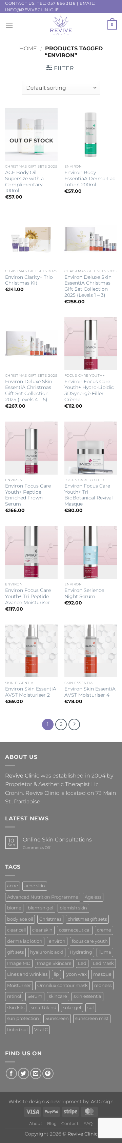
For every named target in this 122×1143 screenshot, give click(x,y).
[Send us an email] (35, 1073)
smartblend (44, 1007)
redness (102, 985)
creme (104, 930)
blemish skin (73, 907)
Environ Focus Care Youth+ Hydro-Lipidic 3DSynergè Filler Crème (89, 390)
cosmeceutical (74, 930)
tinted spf (17, 1029)
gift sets (15, 952)
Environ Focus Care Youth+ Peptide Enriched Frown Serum (28, 495)
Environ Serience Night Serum (84, 593)
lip (56, 974)
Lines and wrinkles (27, 974)
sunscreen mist (91, 1018)
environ (57, 941)
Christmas (50, 919)
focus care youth (90, 941)
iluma (105, 952)
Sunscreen (57, 1018)
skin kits (15, 1007)
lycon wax (76, 974)
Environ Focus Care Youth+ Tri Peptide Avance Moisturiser (28, 596)
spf (90, 1007)
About (35, 1123)
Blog (52, 1123)
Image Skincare (54, 963)
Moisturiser (19, 985)
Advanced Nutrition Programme (42, 897)
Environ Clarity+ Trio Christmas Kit (29, 280)
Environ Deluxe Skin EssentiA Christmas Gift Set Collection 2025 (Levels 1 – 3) (87, 286)
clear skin (42, 930)
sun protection (23, 1018)
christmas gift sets (87, 919)
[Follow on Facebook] (11, 1073)
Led (82, 963)
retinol (14, 996)
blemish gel (40, 907)
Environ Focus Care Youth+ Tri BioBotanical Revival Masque (88, 495)
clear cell (16, 930)
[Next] (74, 724)
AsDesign (102, 1101)
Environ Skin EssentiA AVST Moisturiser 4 (90, 692)
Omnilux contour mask (62, 985)
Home (28, 48)
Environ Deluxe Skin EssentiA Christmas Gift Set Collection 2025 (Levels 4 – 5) (28, 390)
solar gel (72, 1007)
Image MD (18, 963)
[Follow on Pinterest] (48, 1073)
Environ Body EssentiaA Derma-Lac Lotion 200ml (89, 178)
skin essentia (87, 996)
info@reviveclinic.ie (32, 9)
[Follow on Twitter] (23, 1073)
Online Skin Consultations (57, 839)
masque (102, 974)
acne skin (34, 885)
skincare (58, 996)
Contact (70, 1123)
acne (12, 885)
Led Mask (103, 963)
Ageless (93, 897)
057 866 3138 (61, 3)
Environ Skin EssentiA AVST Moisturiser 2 (30, 692)
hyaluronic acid (46, 952)
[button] (9, 25)
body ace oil (20, 919)
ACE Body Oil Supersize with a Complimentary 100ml (24, 181)
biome (14, 907)
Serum (34, 996)
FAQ (88, 1123)
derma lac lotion (24, 941)
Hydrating (81, 952)
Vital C (41, 1029)
